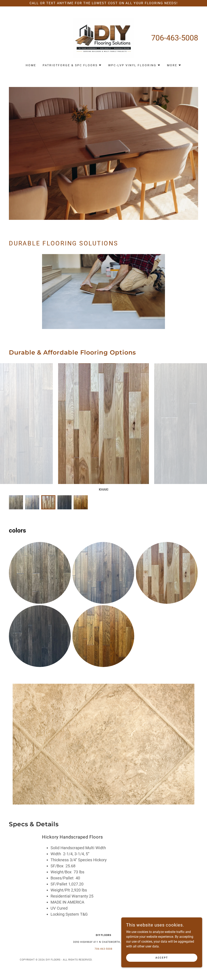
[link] (103, 37)
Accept (161, 957)
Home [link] (31, 65)
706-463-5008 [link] (174, 37)
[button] (72, 65)
